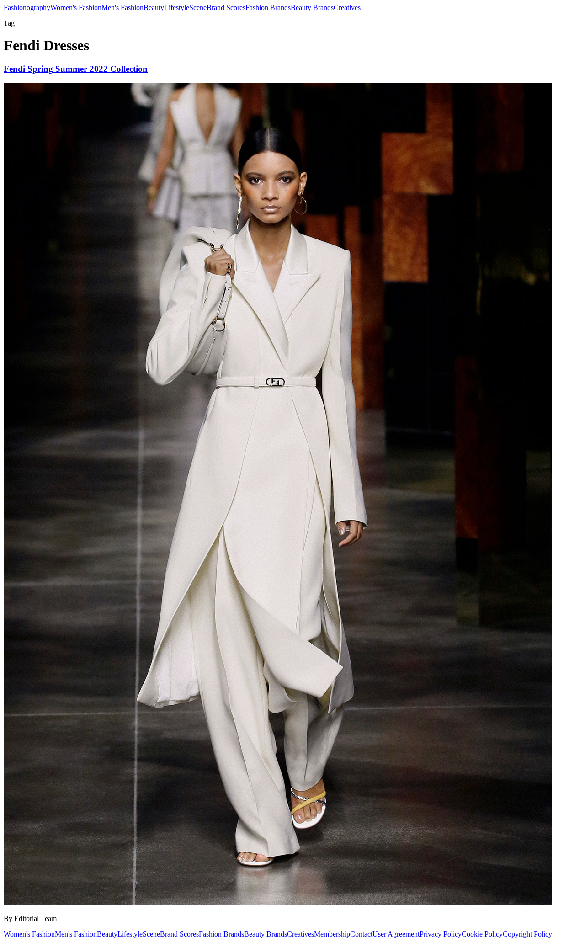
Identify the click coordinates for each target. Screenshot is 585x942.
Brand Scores (226, 7)
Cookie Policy (482, 934)
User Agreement (396, 934)
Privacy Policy (441, 934)
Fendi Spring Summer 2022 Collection (76, 69)
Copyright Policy (527, 934)
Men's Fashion (122, 7)
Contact (361, 934)
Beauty (154, 7)
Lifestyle (176, 7)
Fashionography (27, 7)
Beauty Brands (312, 7)
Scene (198, 7)
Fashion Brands (268, 7)
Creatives (347, 7)
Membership (332, 934)
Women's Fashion (75, 7)
